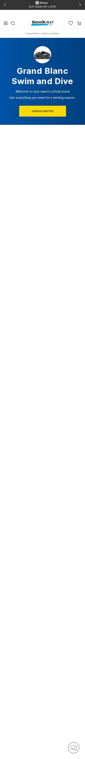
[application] (73, 747)
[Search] (13, 23)
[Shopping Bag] (79, 23)
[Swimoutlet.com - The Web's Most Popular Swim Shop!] (42, 22)
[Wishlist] (70, 23)
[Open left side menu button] (5, 23)
